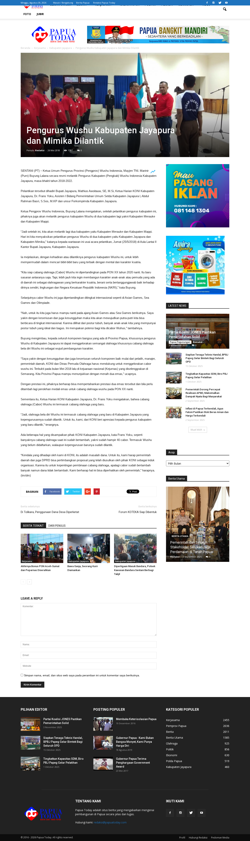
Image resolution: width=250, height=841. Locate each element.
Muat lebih (196, 429)
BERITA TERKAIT (33, 525)
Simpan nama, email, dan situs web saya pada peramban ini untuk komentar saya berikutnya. (82, 675)
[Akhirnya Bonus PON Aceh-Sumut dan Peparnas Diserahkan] (42, 548)
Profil (182, 837)
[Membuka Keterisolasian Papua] (103, 724)
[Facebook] (207, 2)
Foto (27, 14)
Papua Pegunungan (180, 342)
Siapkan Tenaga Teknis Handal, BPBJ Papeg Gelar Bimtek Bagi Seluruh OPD (207, 358)
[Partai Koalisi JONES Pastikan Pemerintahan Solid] (30, 724)
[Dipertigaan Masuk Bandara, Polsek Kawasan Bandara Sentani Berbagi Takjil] (135, 548)
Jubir (40, 14)
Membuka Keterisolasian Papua (136, 719)
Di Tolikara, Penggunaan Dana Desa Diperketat (50, 512)
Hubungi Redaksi (198, 837)
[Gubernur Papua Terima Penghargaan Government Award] (103, 763)
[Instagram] (213, 2)
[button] (224, 9)
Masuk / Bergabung (63, 2)
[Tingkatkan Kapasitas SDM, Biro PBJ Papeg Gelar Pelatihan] (174, 377)
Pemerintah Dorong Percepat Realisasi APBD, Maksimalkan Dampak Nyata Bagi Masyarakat (204, 393)
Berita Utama (180, 536)
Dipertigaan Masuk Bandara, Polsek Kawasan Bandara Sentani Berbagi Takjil (134, 570)
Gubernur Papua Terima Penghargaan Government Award (133, 762)
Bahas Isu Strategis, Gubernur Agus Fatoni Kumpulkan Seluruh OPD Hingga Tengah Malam (197, 547)
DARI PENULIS (57, 525)
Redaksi (40, 150)
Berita (170, 732)
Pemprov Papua (176, 726)
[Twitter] (220, 2)
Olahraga (172, 743)
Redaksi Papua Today (104, 2)
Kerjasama (27, 561)
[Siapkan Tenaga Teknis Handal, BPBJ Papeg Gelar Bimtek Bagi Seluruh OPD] (174, 358)
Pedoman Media (220, 837)
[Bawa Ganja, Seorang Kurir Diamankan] (88, 548)
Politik (170, 749)
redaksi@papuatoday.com (110, 822)
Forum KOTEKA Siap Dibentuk (138, 512)
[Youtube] (226, 2)
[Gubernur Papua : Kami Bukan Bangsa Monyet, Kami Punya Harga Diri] (103, 743)
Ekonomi (171, 755)
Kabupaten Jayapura (79, 561)
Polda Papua (174, 761)
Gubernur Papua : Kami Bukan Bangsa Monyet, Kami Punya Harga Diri (135, 741)
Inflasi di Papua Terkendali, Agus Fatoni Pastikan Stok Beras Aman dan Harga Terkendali (207, 412)
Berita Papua (82, 2)
